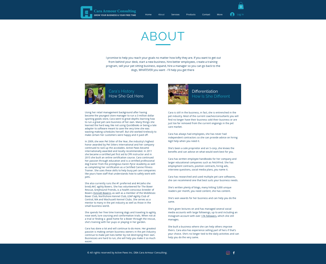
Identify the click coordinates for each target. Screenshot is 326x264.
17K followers (208, 215)
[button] (241, 5)
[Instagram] (228, 253)
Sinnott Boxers (102, 193)
